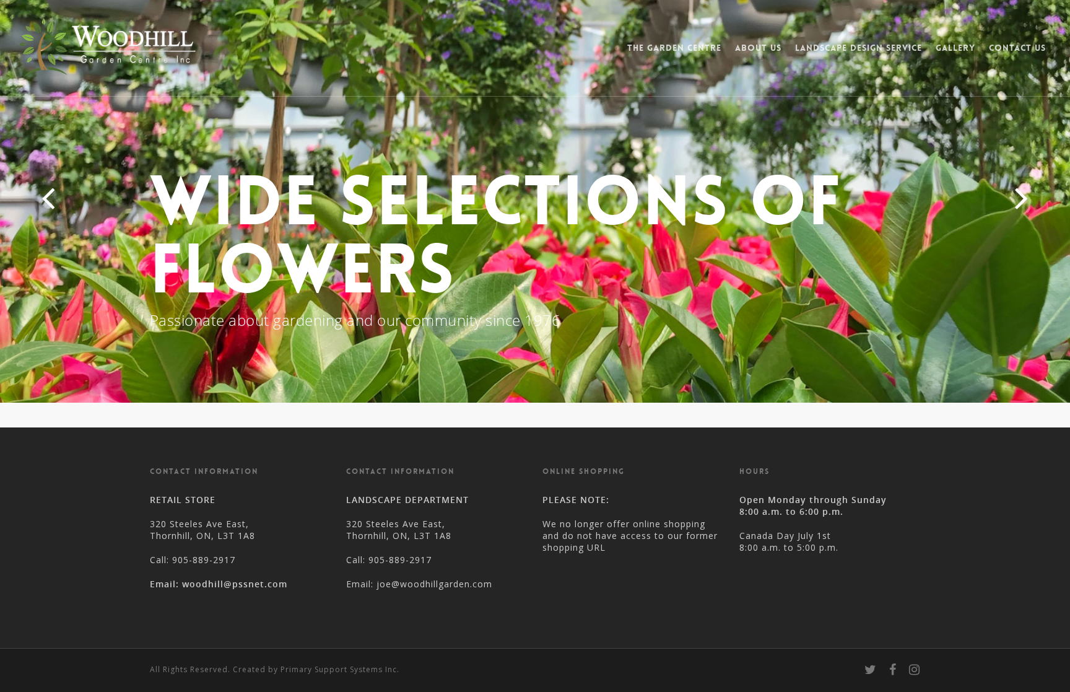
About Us (758, 47)
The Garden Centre (674, 47)
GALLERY (955, 47)
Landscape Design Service (858, 47)
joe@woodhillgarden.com (434, 584)
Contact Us (1017, 47)
